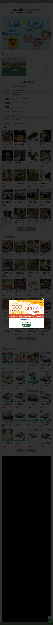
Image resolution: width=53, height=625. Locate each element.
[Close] (42, 298)
